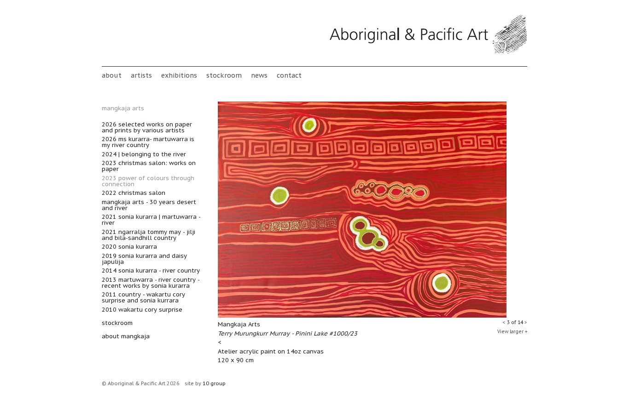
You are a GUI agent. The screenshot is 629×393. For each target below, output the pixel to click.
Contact (289, 75)
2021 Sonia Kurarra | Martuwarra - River (151, 220)
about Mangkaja (126, 336)
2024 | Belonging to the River (144, 154)
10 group (214, 383)
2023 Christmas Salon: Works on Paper (149, 166)
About (112, 75)
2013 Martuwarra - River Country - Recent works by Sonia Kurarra (150, 283)
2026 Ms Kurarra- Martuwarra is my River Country (148, 142)
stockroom (224, 75)
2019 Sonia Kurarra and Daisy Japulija (144, 259)
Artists (141, 75)
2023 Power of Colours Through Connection (148, 181)
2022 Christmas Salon (133, 193)
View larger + (512, 332)
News (259, 75)
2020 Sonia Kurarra (129, 247)
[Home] (428, 52)
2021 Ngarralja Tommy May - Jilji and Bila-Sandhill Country (148, 235)
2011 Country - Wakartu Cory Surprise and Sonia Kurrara (143, 297)
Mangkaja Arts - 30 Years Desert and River (149, 205)
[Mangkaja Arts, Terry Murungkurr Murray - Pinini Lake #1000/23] (362, 315)
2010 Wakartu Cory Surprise (142, 310)
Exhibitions (179, 75)
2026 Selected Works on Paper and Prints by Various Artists (147, 127)
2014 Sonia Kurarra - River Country (151, 270)
